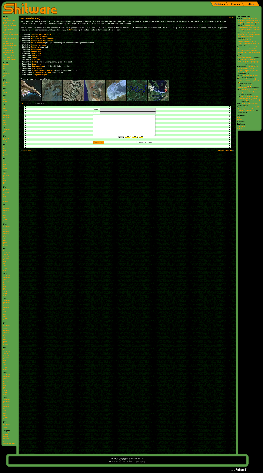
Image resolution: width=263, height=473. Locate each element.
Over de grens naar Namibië (42, 41)
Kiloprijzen (27, 150)
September (6, 73)
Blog (219, 4)
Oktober (5, 84)
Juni (4, 140)
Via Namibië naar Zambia (42, 73)
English (239, 128)
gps (230, 17)
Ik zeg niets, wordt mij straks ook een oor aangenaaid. (248, 79)
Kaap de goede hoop (39, 36)
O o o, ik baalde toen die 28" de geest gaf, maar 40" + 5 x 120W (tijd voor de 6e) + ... (249, 108)
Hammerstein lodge (38, 45)
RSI (251, 4)
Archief (5, 436)
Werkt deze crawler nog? (249, 103)
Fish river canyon (38, 43)
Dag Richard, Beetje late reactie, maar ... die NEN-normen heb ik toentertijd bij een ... (249, 34)
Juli (4, 66)
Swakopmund (36, 49)
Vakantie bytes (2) (225, 150)
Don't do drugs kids (9, 47)
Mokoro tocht (37, 68)
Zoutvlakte (36, 60)
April (4, 75)
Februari (5, 133)
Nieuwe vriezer (8, 43)
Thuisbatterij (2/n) (9, 20)
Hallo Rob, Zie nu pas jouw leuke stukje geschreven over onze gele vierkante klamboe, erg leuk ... (249, 50)
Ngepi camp (36, 64)
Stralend (5, 18)
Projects (235, 4)
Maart (5, 92)
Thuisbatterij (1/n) (9, 24)
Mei (4, 68)
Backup (5, 41)
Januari (5, 77)
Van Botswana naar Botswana (43, 70)
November (6, 82)
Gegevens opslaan (145, 142)
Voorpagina (6, 433)
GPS (71, 30)
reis (233, 17)
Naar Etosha (36, 56)
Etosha (34, 58)
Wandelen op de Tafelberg (41, 34)
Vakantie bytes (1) (31, 18)
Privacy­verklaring (9, 443)
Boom (5, 22)
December (6, 129)
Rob (22, 104)
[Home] (29, 7)
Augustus (6, 64)
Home (239, 117)
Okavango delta (38, 66)
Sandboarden (36, 51)
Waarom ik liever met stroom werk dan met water (10, 34)
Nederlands (241, 126)
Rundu (34, 62)
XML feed (6, 438)
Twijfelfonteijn (36, 53)
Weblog (239, 119)
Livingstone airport (40, 75)
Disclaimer (6, 442)
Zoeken (5, 434)
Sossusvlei (35, 47)
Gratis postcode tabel (10, 45)
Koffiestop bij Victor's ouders (42, 39)
